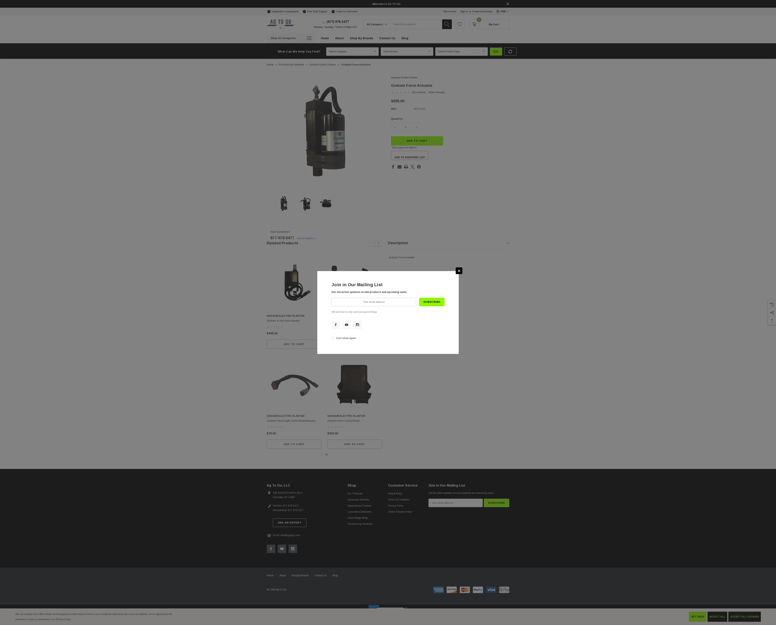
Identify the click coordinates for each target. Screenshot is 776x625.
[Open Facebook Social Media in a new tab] (335, 325)
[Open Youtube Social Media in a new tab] (346, 325)
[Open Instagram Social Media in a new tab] (357, 325)
